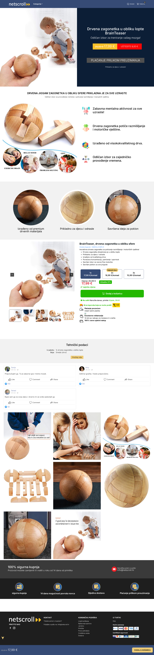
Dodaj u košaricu (114, 293)
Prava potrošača (83, 631)
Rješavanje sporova (84, 623)
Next (71, 276)
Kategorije (37, 4)
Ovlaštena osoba (84, 633)
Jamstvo (81, 626)
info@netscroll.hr (126, 569)
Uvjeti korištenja (83, 621)
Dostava (81, 635)
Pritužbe (81, 628)
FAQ (114, 621)
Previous (12, 276)
